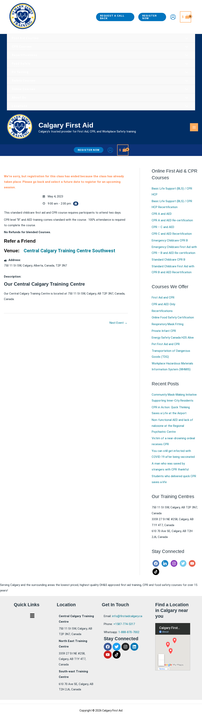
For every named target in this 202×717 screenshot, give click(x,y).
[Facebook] (155, 563)
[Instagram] (174, 563)
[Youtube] (192, 563)
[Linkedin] (165, 563)
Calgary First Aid (65, 125)
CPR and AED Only (163, 304)
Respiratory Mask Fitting (167, 324)
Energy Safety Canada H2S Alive (173, 337)
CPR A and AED (162, 214)
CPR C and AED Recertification (172, 234)
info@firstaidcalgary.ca (127, 616)
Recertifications (162, 311)
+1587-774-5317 (124, 624)
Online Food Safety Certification (173, 317)
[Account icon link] (173, 17)
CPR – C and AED (163, 227)
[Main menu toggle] (194, 127)
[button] (115, 17)
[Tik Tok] (155, 571)
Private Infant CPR (164, 331)
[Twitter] (183, 563)
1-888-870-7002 (128, 632)
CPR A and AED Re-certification (172, 220)
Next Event (118, 323)
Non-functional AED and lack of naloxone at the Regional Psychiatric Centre (172, 426)
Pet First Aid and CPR (166, 344)
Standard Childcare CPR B (168, 259)
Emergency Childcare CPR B (170, 240)
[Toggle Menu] (187, 38)
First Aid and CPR (163, 297)
